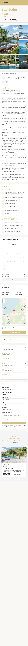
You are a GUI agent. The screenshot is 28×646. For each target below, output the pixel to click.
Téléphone (4, 407)
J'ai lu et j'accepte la (14, 419)
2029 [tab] (23, 344)
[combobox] (6, 394)
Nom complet (5, 397)
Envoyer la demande (14, 422)
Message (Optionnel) (7, 412)
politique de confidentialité (19, 419)
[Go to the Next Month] (24, 244)
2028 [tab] (17, 344)
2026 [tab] (5, 344)
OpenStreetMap (14, 324)
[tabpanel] (14, 362)
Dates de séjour (5, 387)
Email (3, 402)
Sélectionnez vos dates (10, 389)
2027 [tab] (11, 344)
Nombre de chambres (7, 392)
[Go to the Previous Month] (4, 244)
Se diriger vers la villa (15, 332)
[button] (14, 311)
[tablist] (14, 344)
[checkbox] (2, 419)
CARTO (24, 324)
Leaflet (8, 324)
